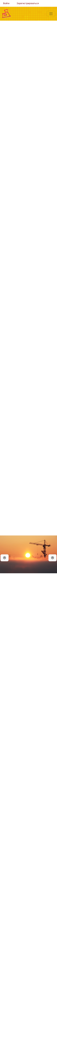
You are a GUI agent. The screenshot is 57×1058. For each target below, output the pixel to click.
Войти (6, 3)
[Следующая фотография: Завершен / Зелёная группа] (52, 557)
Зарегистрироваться (28, 3)
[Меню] (51, 14)
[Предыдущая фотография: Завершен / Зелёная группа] (4, 557)
